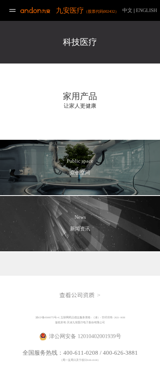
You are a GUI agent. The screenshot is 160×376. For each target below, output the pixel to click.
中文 (127, 10)
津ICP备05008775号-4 (47, 317)
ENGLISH (146, 10)
